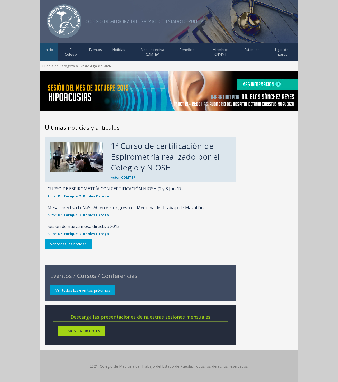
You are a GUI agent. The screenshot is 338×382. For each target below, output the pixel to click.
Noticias (118, 49)
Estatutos (252, 49)
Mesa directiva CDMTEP (152, 52)
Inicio (49, 49)
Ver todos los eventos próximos (82, 290)
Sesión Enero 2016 (81, 330)
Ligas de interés (281, 52)
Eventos (95, 49)
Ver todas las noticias (68, 243)
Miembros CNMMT (221, 52)
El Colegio (71, 52)
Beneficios (188, 49)
